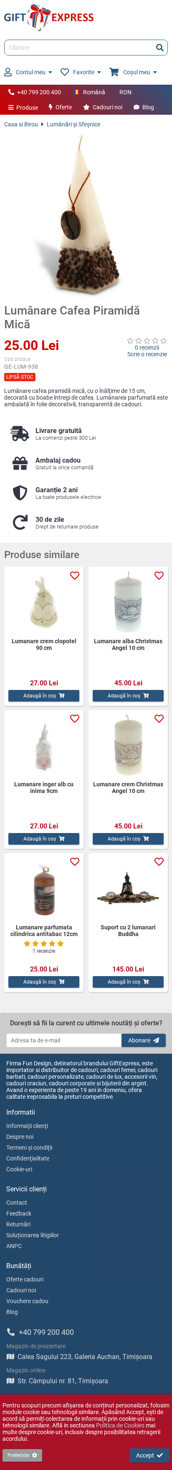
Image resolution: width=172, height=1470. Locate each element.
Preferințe (18, 1455)
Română (94, 92)
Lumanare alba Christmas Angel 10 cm (128, 644)
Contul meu (31, 72)
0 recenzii (147, 347)
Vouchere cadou (27, 1301)
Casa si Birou (21, 124)
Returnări (18, 1224)
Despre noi (19, 1136)
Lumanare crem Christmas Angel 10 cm (128, 787)
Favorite (83, 72)
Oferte (64, 107)
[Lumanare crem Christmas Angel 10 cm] (128, 745)
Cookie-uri (19, 1169)
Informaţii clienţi (27, 1126)
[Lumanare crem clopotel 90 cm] (43, 602)
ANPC (14, 1246)
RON (125, 92)
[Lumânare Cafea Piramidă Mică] (86, 215)
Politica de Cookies (120, 1425)
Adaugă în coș (39, 696)
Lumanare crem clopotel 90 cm (44, 644)
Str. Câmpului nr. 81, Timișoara (63, 1381)
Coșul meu (136, 72)
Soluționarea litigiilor (32, 1235)
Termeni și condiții (29, 1147)
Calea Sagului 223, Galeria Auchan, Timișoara (85, 1357)
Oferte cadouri (24, 1279)
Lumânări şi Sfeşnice (73, 124)
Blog (148, 107)
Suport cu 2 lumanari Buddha (128, 930)
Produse (27, 107)
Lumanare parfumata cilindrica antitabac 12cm (44, 930)
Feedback (18, 1213)
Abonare (139, 1040)
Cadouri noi (107, 107)
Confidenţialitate (27, 1158)
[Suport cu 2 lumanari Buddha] (128, 888)
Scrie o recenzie (147, 354)
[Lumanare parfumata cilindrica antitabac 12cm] (43, 888)
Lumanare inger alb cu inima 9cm (43, 787)
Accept (145, 1455)
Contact (16, 1202)
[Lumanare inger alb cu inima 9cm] (43, 745)
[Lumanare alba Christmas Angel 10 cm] (128, 602)
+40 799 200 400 (39, 92)
